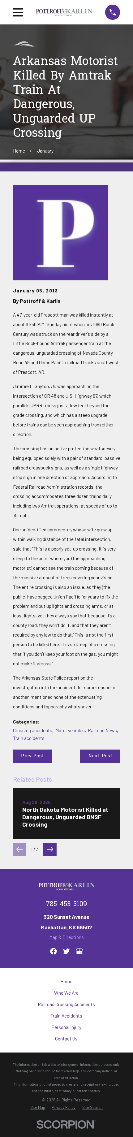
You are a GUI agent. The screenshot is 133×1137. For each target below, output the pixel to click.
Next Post (100, 756)
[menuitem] (37, 1107)
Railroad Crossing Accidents (66, 1004)
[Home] (64, 12)
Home (66, 981)
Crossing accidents (32, 730)
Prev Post (32, 756)
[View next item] (50, 849)
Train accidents (29, 738)
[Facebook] (53, 951)
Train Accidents (66, 1015)
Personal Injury (66, 1027)
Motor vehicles (70, 730)
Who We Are (66, 993)
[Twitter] (66, 951)
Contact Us (66, 1038)
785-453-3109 (66, 904)
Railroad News (102, 730)
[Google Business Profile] (79, 951)
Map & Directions (66, 937)
